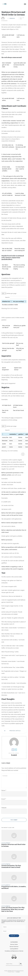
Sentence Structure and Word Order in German (13, 13)
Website (3, 807)
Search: (7, 297)
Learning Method (6, 842)
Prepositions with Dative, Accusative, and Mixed (13, 887)
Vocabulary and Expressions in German (14, 951)
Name (3, 790)
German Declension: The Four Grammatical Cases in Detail (11, 866)
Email (3, 799)
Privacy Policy (11, 971)
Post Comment (14, 819)
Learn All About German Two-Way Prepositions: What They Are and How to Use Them (13, 909)
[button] (11, 301)
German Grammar (14, 946)
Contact (18, 971)
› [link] (25, 312)
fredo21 (12, 18)
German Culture (14, 944)
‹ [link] (20, 454)
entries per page (11, 293)
